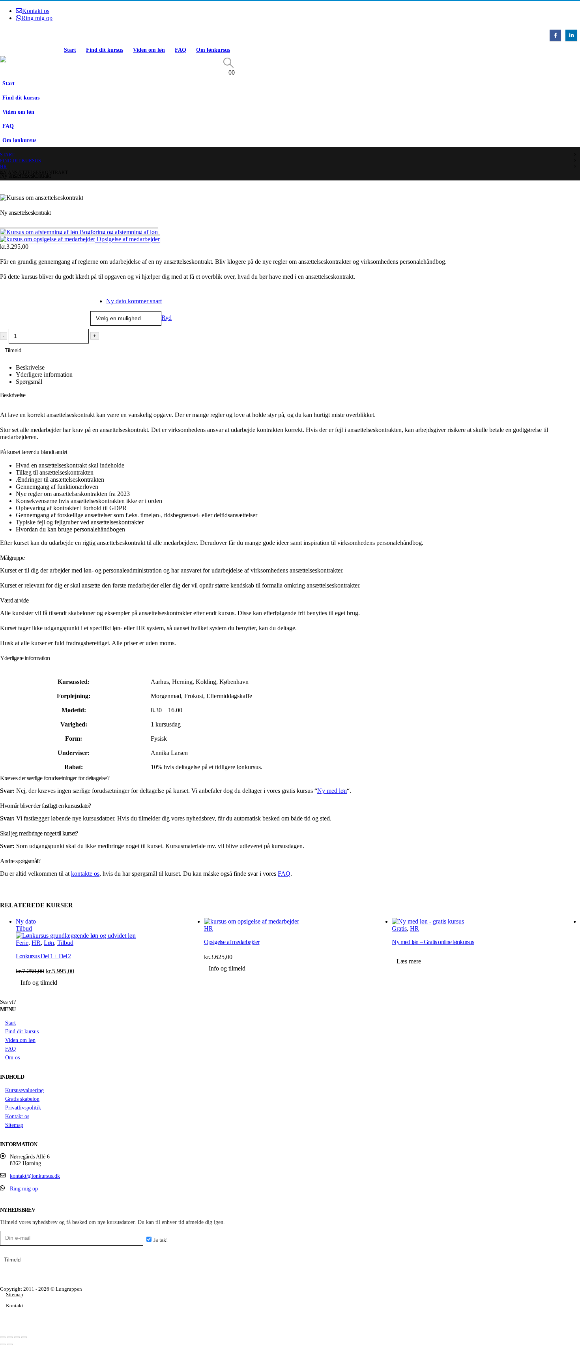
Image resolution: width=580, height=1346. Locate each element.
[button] (229, 63)
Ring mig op (36, 18)
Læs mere (409, 961)
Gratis (399, 928)
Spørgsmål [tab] (29, 381)
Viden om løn (149, 50)
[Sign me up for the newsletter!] (156, 1240)
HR (36, 942)
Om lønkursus (213, 50)
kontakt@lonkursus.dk (35, 1176)
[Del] (17, 1337)
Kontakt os (35, 11)
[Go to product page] (298, 921)
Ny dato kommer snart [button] (134, 301)
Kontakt (14, 1305)
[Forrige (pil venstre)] (3, 1344)
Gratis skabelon (22, 1099)
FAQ (180, 50)
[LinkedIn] (571, 35)
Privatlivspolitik (23, 1107)
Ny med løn (332, 790)
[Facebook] (555, 35)
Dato (8, 292)
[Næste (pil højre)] (10, 1344)
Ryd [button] (166, 317)
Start (70, 50)
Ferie (22, 942)
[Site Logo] (29, 59)
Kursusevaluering (24, 1090)
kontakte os (85, 873)
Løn (49, 942)
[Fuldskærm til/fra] (10, 1337)
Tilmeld (13, 350)
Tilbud (65, 942)
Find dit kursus (104, 50)
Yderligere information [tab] (44, 374)
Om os (12, 1057)
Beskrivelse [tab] (30, 367)
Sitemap (14, 1125)
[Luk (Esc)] (24, 1337)
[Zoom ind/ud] (3, 1337)
